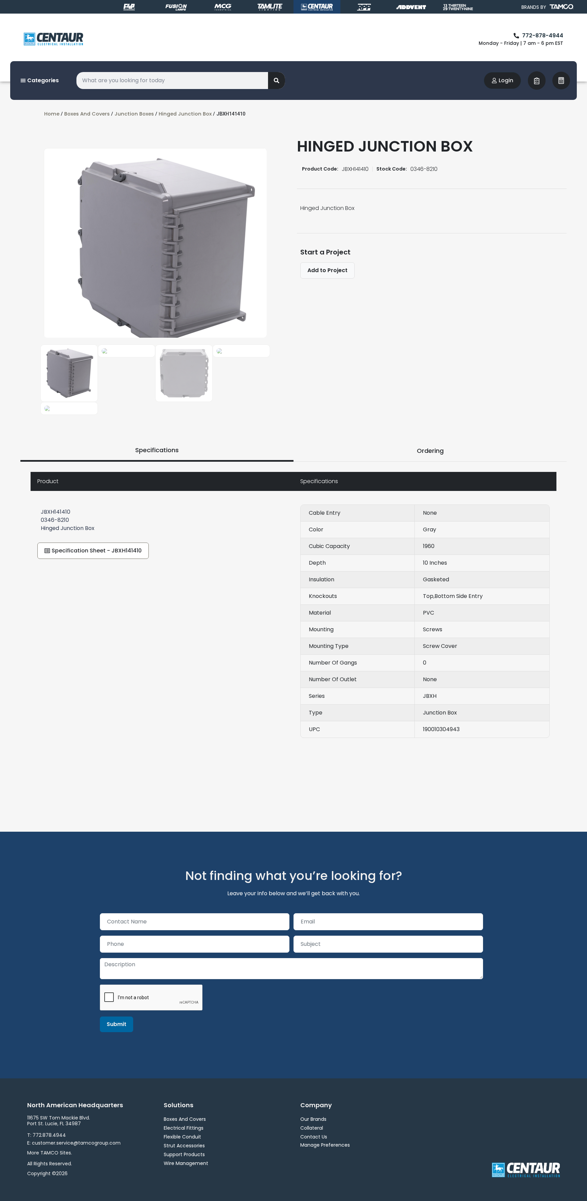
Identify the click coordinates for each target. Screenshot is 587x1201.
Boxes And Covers (87, 113)
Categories (42, 80)
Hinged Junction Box (185, 113)
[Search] (276, 80)
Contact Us (313, 1136)
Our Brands (313, 1119)
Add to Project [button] (327, 270)
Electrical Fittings (183, 1128)
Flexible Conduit (182, 1136)
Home (51, 113)
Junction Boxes (134, 113)
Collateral (311, 1128)
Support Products (184, 1154)
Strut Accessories (184, 1145)
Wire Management (186, 1163)
